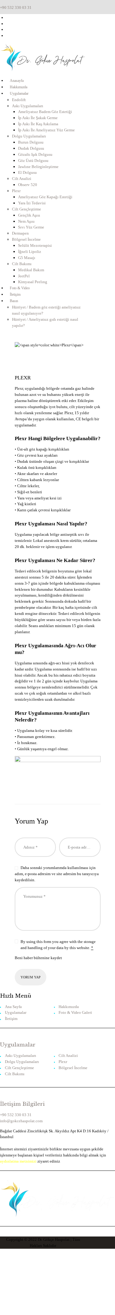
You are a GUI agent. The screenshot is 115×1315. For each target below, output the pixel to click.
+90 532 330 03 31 (16, 1114)
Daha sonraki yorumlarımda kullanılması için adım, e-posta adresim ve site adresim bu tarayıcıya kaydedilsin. (57, 873)
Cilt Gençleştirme (19, 1067)
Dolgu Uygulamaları (22, 1061)
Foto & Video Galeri (75, 1012)
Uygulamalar (15, 1012)
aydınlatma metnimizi (18, 1161)
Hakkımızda (69, 1006)
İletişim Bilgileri (22, 1104)
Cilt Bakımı (15, 1074)
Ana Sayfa (13, 1006)
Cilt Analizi (68, 1055)
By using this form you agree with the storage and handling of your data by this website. (58, 944)
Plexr (63, 1061)
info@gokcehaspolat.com (21, 1121)
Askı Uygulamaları (20, 1055)
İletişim (11, 1018)
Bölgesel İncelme (73, 1067)
